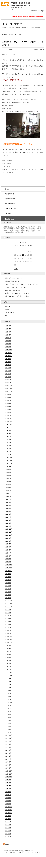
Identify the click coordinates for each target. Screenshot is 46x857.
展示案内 (7, 306)
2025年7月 (8, 365)
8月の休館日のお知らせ (12, 281)
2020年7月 (8, 544)
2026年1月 (8, 347)
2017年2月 (8, 666)
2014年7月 (8, 750)
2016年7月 (8, 684)
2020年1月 (8, 562)
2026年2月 (8, 344)
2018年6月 (8, 618)
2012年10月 (8, 813)
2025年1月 (8, 383)
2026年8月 (8, 326)
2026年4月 (8, 338)
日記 (6, 315)
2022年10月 (8, 463)
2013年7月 (8, 786)
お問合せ (23, 852)
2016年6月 (8, 687)
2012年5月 (8, 828)
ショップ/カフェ (10, 312)
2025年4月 (8, 374)
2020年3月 (8, 556)
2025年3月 (8, 377)
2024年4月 (8, 409)
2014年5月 (8, 756)
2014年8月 (8, 747)
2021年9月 (8, 502)
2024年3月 (8, 412)
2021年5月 (8, 514)
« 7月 (16, 269)
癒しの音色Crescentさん (12, 290)
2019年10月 (8, 571)
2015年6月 (8, 720)
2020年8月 (8, 541)
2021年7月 (8, 508)
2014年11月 (8, 738)
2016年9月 (8, 678)
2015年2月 (8, 729)
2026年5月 (8, 335)
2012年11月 (8, 810)
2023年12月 (8, 421)
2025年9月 (8, 359)
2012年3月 (8, 834)
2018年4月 (8, 625)
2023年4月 (8, 445)
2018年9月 (8, 610)
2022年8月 (8, 469)
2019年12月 (8, 565)
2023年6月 (8, 439)
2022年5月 (8, 478)
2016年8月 (8, 681)
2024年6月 (8, 403)
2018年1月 (8, 633)
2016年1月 (8, 699)
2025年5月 (8, 371)
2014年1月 (8, 768)
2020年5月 (8, 550)
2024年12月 (8, 386)
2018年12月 (8, 601)
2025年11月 (8, 353)
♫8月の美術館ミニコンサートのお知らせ (17, 293)
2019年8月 (8, 577)
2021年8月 (8, 505)
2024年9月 (8, 394)
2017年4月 (8, 660)
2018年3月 (8, 628)
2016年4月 (8, 690)
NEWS (7, 309)
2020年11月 (8, 532)
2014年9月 (8, 744)
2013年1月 (8, 804)
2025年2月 (8, 380)
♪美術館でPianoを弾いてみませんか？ (16, 287)
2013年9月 (8, 780)
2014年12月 (8, 735)
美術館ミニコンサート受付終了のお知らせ (17, 296)
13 (23, 255)
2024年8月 (8, 397)
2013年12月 (8, 771)
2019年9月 (8, 574)
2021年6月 (8, 511)
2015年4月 (8, 723)
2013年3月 (8, 798)
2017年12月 (8, 636)
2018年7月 (8, 615)
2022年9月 (8, 466)
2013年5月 (8, 792)
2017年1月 (8, 669)
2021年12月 (8, 493)
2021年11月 (8, 496)
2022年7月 (8, 472)
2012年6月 (8, 825)
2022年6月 (8, 475)
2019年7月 (8, 580)
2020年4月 (8, 553)
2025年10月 (8, 356)
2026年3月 (8, 341)
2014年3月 (8, 762)
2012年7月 (8, 822)
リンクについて (12, 852)
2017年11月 (8, 639)
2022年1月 (8, 490)
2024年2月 (8, 415)
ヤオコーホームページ (36, 852)
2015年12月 (8, 702)
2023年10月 (8, 427)
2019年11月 (8, 568)
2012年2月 (8, 836)
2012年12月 (8, 807)
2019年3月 (8, 592)
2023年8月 (8, 433)
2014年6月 (8, 753)
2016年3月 (8, 693)
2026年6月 (8, 332)
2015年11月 (8, 705)
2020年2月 (8, 559)
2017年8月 (8, 648)
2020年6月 (8, 547)
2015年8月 (8, 714)
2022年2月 (8, 487)
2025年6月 (8, 368)
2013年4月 (8, 795)
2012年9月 (8, 816)
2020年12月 (8, 529)
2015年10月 (8, 708)
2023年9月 (8, 430)
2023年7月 (8, 436)
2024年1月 (8, 418)
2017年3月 (8, 663)
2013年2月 (8, 801)
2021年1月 (8, 526)
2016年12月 (8, 672)
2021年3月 (8, 520)
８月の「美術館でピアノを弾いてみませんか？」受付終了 (22, 284)
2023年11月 (8, 424)
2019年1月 (8, 598)
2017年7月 (8, 651)
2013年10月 (8, 777)
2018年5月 (8, 621)
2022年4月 (8, 481)
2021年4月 (8, 517)
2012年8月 (8, 819)
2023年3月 (8, 448)
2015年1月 (8, 732)
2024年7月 (8, 400)
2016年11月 (8, 675)
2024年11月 (8, 389)
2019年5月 (8, 586)
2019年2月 (8, 595)
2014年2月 (8, 765)
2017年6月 (8, 654)
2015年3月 (8, 726)
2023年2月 (8, 451)
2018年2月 (8, 630)
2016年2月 (8, 696)
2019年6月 (8, 583)
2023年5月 (8, 442)
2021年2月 (8, 523)
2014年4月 (8, 759)
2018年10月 (8, 607)
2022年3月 (8, 484)
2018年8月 (8, 613)
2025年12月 (8, 350)
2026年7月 (8, 329)
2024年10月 (8, 392)
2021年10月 (8, 499)
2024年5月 (8, 406)
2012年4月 (8, 831)
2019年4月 (8, 589)
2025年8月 (8, 362)
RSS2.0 (7, 844)
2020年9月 (8, 538)
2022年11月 (8, 460)
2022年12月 (8, 457)
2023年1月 (8, 454)
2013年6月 (8, 789)
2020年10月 (8, 535)
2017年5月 (8, 657)
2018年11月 (8, 604)
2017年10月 (8, 642)
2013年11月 (8, 774)
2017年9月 (8, 645)
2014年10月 (8, 741)
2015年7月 (8, 717)
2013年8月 (8, 783)
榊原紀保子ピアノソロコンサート (15, 278)
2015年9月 (8, 711)
